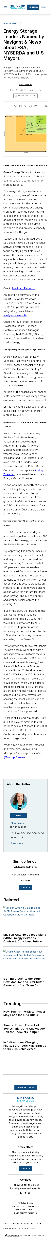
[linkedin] (20, 106)
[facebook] (15, 106)
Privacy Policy (9, 1228)
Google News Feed (12, 23)
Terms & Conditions (26, 1228)
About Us (7, 1223)
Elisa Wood (25, 84)
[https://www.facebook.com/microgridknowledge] (21, 1193)
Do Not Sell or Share (32, 1223)
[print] (46, 106)
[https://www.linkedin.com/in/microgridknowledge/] (25, 1193)
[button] (5, 7)
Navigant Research (23, 288)
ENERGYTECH (18, 1206)
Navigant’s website (14, 315)
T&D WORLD (33, 1206)
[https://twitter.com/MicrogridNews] (28, 1193)
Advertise (17, 1223)
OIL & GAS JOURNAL (25, 1210)
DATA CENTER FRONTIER (25, 1213)
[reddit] (30, 106)
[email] (35, 106)
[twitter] (25, 106)
